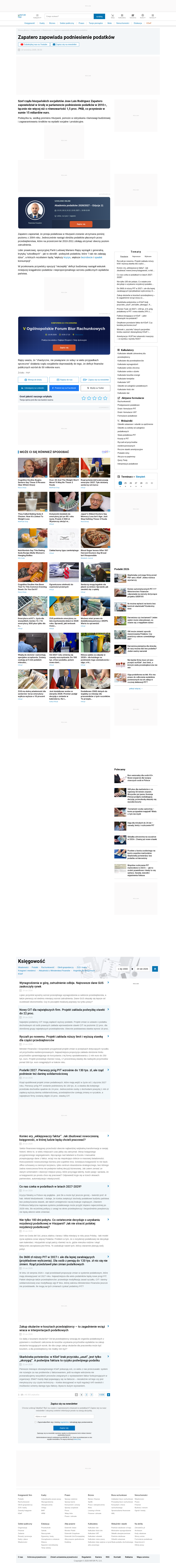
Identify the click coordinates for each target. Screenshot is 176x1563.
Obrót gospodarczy (66, 967)
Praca (67, 1510)
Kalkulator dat (123, 393)
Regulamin (86, 1557)
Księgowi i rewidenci (27, 971)
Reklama (129, 1557)
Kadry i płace (23, 1539)
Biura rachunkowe (119, 1495)
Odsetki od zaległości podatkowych (133, 386)
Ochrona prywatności (36, 1557)
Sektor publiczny (67, 23)
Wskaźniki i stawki (119, 1524)
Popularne (124, 256)
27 (136, 483)
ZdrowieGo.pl (140, 1528)
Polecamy (119, 769)
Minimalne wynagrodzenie (121, 1530)
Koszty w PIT (123, 439)
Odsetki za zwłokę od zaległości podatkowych (131, 429)
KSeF (149, 23)
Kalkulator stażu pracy (96, 1539)
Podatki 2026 (121, 569)
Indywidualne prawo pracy (51, 1499)
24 (120, 483)
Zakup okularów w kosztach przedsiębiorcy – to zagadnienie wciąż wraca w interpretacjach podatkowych (136, 296)
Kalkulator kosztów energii (129, 375)
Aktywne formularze (133, 398)
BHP (43, 1510)
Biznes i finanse (94, 1499)
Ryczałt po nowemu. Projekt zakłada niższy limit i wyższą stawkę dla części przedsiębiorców (135, 262)
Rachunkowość (124, 401)
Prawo (81, 23)
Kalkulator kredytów (126, 379)
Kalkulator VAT (124, 382)
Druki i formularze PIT (127, 409)
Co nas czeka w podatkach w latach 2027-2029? (135, 276)
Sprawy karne (70, 1502)
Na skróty (139, 1524)
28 (141, 483)
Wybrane (148, 256)
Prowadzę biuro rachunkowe (122, 1502)
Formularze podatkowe (127, 416)
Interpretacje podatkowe (128, 464)
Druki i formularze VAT (127, 412)
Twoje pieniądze (96, 23)
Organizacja (22, 1528)
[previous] (76, 1394)
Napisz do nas (66, 380)
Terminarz (127, 476)
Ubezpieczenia (46, 1505)
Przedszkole (46, 1528)
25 (125, 483)
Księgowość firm (25, 1495)
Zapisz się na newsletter (98, 380)
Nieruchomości (122, 23)
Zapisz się (81, 224)
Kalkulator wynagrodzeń (128, 364)
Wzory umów (140, 1536)
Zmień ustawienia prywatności (64, 1557)
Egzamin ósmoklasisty (49, 1545)
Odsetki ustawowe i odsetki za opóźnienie (135, 424)
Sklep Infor (69, 1513)
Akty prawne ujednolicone (74, 1539)
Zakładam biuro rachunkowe (122, 1499)
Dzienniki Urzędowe (72, 1533)
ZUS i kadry (82, 967)
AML (113, 1513)
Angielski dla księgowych (84, 971)
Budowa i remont (141, 1508)
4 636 (101, 1395)
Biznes (52, 23)
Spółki (90, 1502)
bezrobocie (87, 257)
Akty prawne (70, 1524)
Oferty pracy (139, 1545)
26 (131, 483)
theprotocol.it (140, 1542)
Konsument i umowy (72, 1505)
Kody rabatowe (140, 1533)
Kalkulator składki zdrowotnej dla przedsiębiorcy (132, 355)
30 (152, 483)
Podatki (35, 967)
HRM (43, 1513)
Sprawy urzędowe (71, 1508)
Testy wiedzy (46, 1548)
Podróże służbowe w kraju (121, 1528)
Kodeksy (68, 1542)
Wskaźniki (126, 420)
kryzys (67, 257)
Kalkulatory (127, 350)
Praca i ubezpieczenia (96, 1505)
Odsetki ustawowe (118, 1539)
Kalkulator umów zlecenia (128, 368)
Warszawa (79, 335)
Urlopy (43, 1508)
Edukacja (138, 23)
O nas (20, 1557)
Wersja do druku (35, 380)
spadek (98, 257)
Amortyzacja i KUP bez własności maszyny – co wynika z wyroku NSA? (135, 337)
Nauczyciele (45, 1533)
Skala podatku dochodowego (122, 1542)
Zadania (21, 1533)
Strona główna (23, 30)
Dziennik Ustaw (70, 1528)
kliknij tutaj (77, 1439)
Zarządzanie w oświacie (50, 1539)
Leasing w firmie (94, 1510)
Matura (44, 1542)
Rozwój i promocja (25, 1536)
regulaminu (64, 1422)
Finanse (138, 1505)
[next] (108, 1394)
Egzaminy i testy (47, 1536)
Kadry (42, 23)
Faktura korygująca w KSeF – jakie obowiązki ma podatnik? (132, 317)
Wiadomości (47, 30)
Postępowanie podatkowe (129, 405)
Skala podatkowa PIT (127, 435)
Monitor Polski (70, 1530)
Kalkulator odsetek (95, 1536)
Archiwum (138, 1530)
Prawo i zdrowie (71, 1516)
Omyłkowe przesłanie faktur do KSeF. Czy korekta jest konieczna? (134, 324)
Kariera (98, 1557)
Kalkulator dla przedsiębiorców (131, 361)
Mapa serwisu (143, 1557)
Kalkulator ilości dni (126, 389)
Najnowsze (136, 256)
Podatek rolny (123, 453)
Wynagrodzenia (47, 1502)
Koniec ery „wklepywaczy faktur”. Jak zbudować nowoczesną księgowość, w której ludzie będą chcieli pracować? (136, 269)
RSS (107, 1557)
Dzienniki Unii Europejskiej (75, 1536)
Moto (110, 23)
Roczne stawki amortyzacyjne (130, 449)
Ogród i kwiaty (140, 1510)
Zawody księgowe (24, 1510)
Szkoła (43, 1530)
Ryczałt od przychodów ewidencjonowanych (127, 444)
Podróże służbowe (118, 1536)
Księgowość (30, 23)
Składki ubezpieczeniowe (120, 1533)
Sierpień (140, 476)
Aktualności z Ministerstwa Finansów (54, 971)
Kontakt (117, 1557)
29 (146, 483)
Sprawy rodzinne (71, 1499)
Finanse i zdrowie (94, 1513)
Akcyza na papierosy (126, 457)
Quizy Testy (122, 460)
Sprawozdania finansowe (120, 1510)
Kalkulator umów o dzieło (128, 371)
